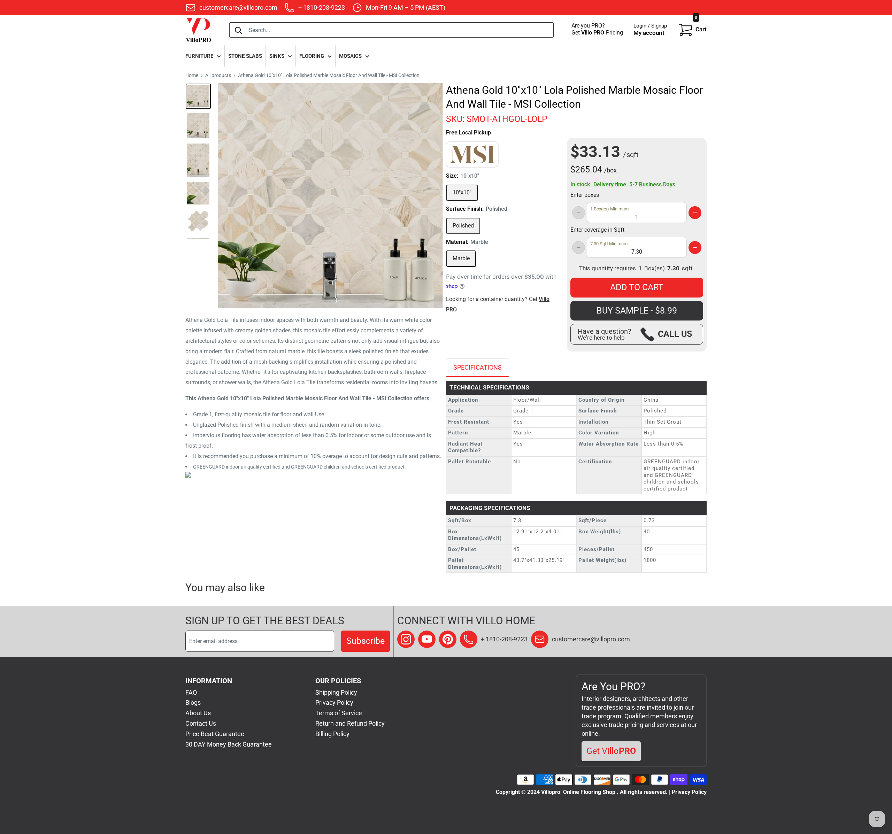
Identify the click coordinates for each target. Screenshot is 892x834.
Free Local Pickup (468, 132)
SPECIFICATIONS (477, 367)
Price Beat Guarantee (214, 734)
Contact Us (200, 723)
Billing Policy (332, 734)
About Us (198, 713)
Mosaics (350, 56)
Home (191, 75)
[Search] (238, 30)
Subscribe (365, 641)
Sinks (276, 56)
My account (648, 32)
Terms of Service (338, 713)
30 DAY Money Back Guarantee (228, 744)
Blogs (193, 702)
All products (218, 75)
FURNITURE (199, 56)
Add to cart (636, 287)
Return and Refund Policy (350, 723)
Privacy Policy (334, 702)
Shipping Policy (336, 692)
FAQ (191, 692)
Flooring (311, 56)
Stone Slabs (245, 56)
